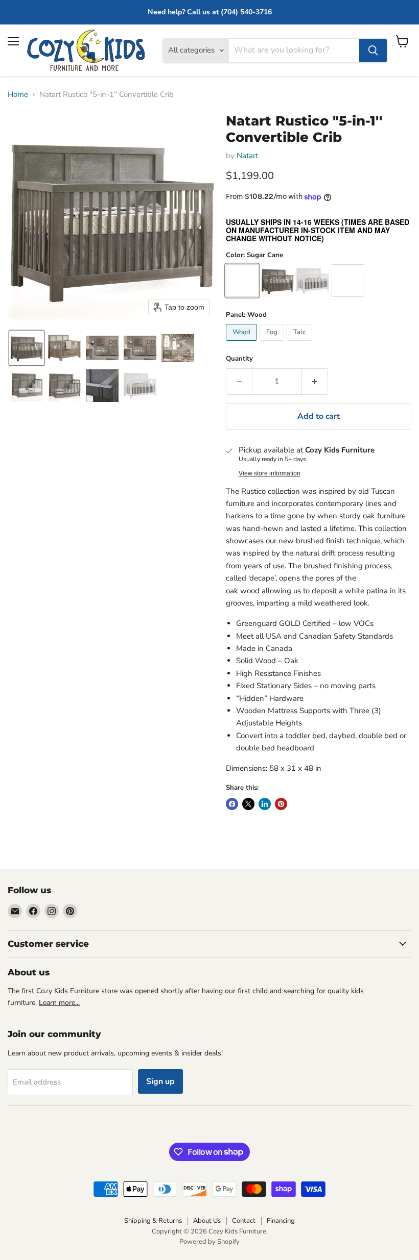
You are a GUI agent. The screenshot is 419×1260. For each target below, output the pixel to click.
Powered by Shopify (209, 1241)
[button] (26, 348)
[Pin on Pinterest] (281, 804)
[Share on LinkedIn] (265, 804)
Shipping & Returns (153, 1220)
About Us (207, 1220)
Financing (281, 1220)
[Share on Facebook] (232, 804)
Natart (247, 155)
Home (18, 94)
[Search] (373, 50)
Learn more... (59, 1002)
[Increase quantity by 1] (315, 381)
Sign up (160, 1081)
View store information (269, 473)
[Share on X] (248, 804)
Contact (243, 1220)
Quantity (239, 359)
